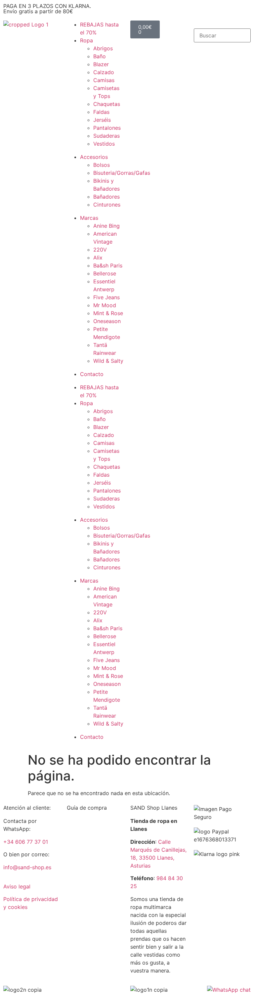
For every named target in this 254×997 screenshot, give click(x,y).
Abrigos (103, 48)
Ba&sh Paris (107, 265)
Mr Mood (104, 305)
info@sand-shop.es (27, 867)
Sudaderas (106, 135)
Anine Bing (106, 225)
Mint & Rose (108, 313)
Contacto (92, 374)
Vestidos (104, 143)
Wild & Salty (108, 360)
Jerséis (102, 120)
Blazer (101, 64)
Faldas (101, 112)
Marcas (89, 217)
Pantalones (107, 127)
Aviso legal (16, 886)
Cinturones (106, 204)
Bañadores (106, 196)
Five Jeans (106, 297)
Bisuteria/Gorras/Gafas (121, 172)
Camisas (103, 80)
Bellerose (104, 273)
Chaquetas (106, 104)
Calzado (103, 72)
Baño (99, 56)
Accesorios (94, 157)
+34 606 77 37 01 (25, 841)
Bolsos (101, 165)
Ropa (86, 40)
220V (100, 249)
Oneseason (107, 321)
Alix (98, 257)
